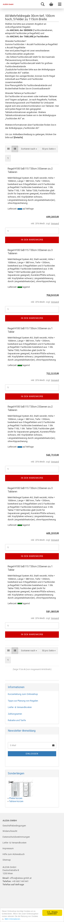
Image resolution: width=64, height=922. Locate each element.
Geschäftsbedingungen (14, 825)
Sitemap (7, 860)
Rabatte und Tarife (17, 720)
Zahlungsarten (15, 714)
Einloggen (32, 754)
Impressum (8, 848)
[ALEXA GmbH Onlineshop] (7, 4)
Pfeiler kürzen (15, 798)
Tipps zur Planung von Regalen (23, 700)
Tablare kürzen (16, 801)
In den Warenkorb (32, 240)
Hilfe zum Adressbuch (14, 854)
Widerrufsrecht (10, 831)
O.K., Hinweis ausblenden (52, 913)
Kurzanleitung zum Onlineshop (23, 694)
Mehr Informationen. (13, 919)
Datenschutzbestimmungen (16, 837)
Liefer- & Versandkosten (20, 707)
